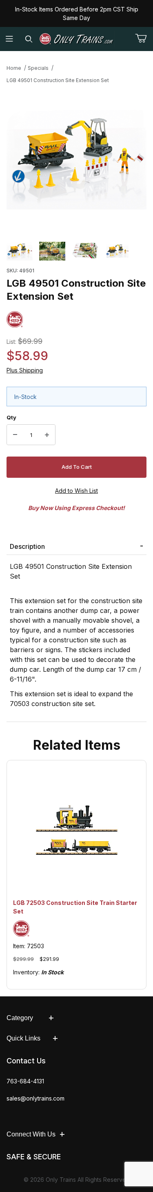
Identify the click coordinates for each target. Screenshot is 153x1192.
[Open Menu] (9, 39)
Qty (11, 417)
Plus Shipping (25, 370)
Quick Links (23, 1038)
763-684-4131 (25, 1081)
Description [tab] (27, 546)
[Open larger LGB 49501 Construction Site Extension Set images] (76, 160)
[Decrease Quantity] (15, 435)
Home (14, 68)
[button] (20, 251)
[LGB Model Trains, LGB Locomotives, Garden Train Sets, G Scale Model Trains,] (76, 39)
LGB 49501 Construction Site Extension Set (58, 80)
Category (20, 1017)
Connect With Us (31, 1134)
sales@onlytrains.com (35, 1098)
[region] (76, 251)
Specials (38, 68)
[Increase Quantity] (47, 435)
